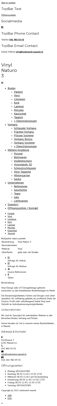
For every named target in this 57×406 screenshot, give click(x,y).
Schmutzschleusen (25, 168)
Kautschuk (20, 113)
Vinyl (17, 95)
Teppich (18, 117)
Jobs (16, 197)
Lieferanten (21, 201)
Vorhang (12, 124)
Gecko (17, 179)
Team (17, 193)
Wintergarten (22, 175)
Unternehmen (16, 182)
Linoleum (19, 99)
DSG (10, 398)
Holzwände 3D (23, 164)
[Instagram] (2, 27)
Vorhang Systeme (24, 142)
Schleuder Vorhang (25, 128)
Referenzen (20, 186)
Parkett (18, 92)
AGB (10, 395)
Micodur (19, 110)
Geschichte (20, 190)
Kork (16, 103)
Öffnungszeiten (8, 15)
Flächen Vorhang (24, 132)
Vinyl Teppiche (22, 172)
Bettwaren (20, 157)
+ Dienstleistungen (25, 121)
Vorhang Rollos (23, 139)
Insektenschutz (23, 161)
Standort (13, 204)
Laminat (19, 106)
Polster (18, 153)
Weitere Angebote (18, 150)
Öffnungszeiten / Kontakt (23, 208)
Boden (11, 88)
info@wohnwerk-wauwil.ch (13, 354)
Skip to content (8, 2)
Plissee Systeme (24, 135)
